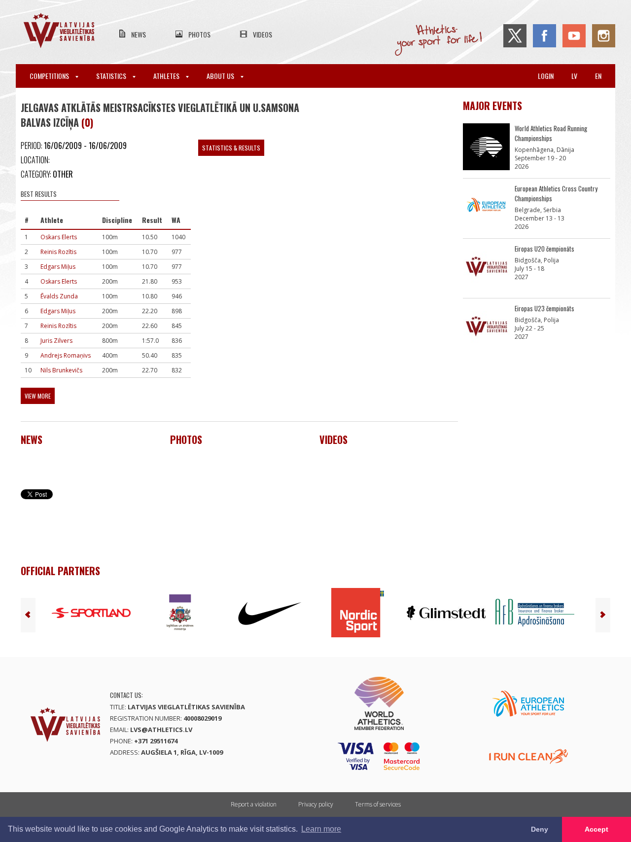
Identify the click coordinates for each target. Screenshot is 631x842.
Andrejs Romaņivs (65, 355)
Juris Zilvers (56, 340)
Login (546, 76)
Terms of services (378, 804)
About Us (221, 76)
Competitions (50, 76)
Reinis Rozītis (58, 252)
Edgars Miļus (57, 266)
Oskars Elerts (58, 237)
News (138, 34)
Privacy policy (315, 804)
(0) (87, 122)
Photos (199, 34)
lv (574, 76)
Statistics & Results (231, 148)
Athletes (167, 76)
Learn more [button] (321, 829)
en (598, 76)
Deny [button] (539, 829)
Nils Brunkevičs (61, 370)
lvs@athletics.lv (161, 729)
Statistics (112, 76)
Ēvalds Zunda (59, 296)
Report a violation (254, 804)
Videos (262, 34)
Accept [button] (596, 829)
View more (38, 396)
